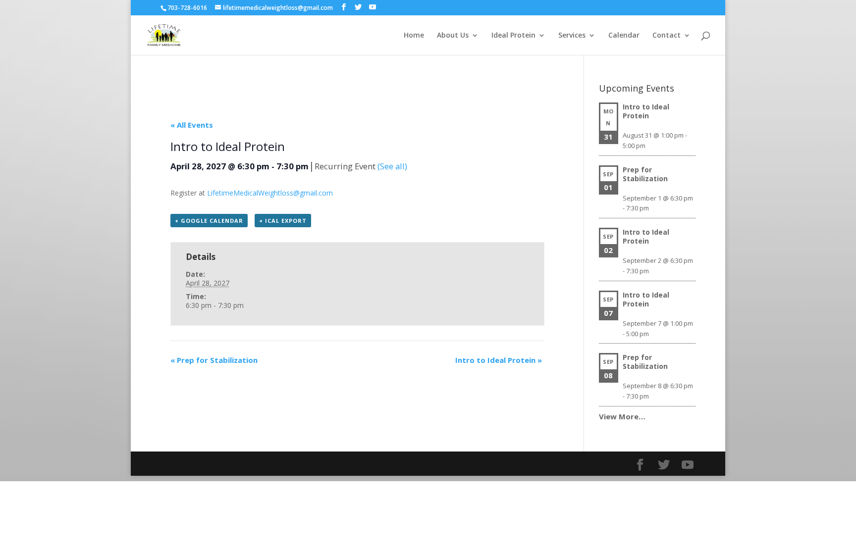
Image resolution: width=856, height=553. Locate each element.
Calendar (624, 36)
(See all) (392, 166)
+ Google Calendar (209, 220)
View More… (622, 416)
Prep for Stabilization (214, 360)
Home (414, 36)
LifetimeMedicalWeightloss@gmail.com (270, 193)
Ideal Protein (513, 36)
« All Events (191, 125)
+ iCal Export (283, 220)
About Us (453, 36)
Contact (666, 36)
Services (572, 36)
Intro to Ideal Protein (498, 360)
